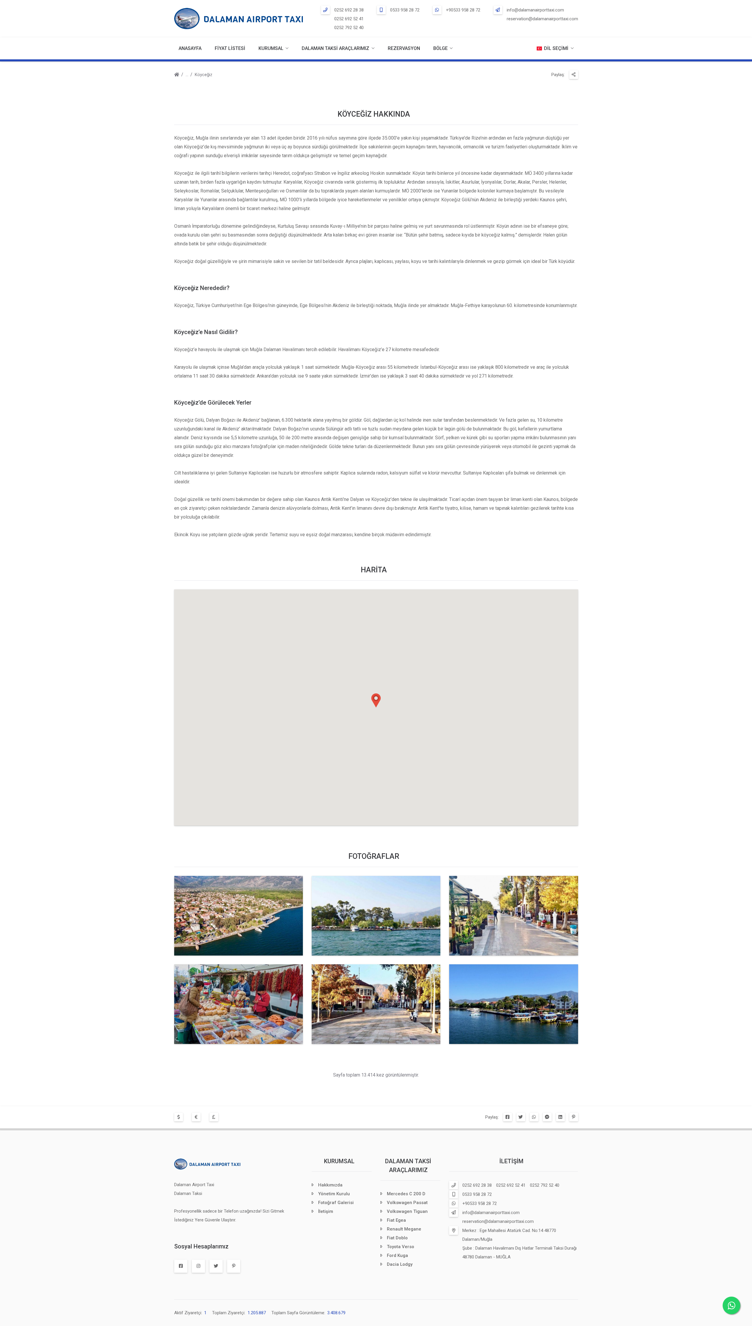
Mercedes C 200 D (406, 1193)
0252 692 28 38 (349, 10)
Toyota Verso (400, 1246)
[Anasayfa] (176, 75)
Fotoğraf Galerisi (336, 1202)
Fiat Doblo (397, 1237)
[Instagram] (198, 1266)
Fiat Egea (396, 1220)
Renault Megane (404, 1229)
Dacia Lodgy (399, 1264)
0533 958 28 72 (404, 10)
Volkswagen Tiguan (407, 1211)
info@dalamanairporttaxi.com (535, 10)
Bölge (440, 48)
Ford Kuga (397, 1255)
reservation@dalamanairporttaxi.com (542, 18)
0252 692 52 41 (349, 18)
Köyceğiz (203, 74)
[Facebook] (507, 1117)
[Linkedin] (560, 1117)
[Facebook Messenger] (547, 1117)
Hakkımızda (330, 1185)
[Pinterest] (573, 1117)
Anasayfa (190, 48)
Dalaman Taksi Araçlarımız (335, 48)
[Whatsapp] (534, 1117)
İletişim (325, 1211)
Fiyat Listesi (230, 48)
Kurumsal (339, 1161)
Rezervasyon (404, 48)
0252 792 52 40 (349, 27)
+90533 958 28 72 (463, 10)
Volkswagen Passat (407, 1202)
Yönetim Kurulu (334, 1193)
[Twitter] (520, 1117)
